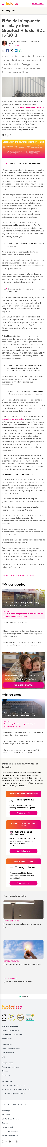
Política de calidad (9, 1127)
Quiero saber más (23, 883)
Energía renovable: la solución (13, 1085)
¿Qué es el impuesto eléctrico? (17, 981)
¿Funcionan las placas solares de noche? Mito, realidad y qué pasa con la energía (22, 751)
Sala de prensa (8, 1053)
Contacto (6, 1075)
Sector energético (11, 921)
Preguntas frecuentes (10, 1067)
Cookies (5, 1123)
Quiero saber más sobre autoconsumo (20, 575)
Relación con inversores (11, 1049)
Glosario (5, 1071)
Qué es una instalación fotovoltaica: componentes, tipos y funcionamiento (19, 714)
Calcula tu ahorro (23, 851)
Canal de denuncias (10, 1131)
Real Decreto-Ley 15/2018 (32, 107)
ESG (3, 1057)
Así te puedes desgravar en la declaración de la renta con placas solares (23, 615)
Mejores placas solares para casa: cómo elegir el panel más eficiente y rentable (23, 733)
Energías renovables (11, 961)
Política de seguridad (10, 1135)
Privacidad (6, 1115)
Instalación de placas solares (13, 1093)
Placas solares (15, 46)
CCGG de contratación (11, 1119)
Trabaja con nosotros (10, 1030)
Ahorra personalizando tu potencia (15, 1089)
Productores (7, 1039)
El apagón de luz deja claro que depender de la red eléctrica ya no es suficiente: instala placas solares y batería (22, 633)
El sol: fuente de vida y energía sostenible (22, 964)
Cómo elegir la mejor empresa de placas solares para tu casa (20, 725)
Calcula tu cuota (23, 813)
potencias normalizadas (13, 419)
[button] (3, 4)
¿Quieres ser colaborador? (12, 1034)
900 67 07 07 (38, 4)
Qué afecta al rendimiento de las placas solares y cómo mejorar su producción (23, 742)
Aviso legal (6, 1111)
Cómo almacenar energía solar (16, 622)
